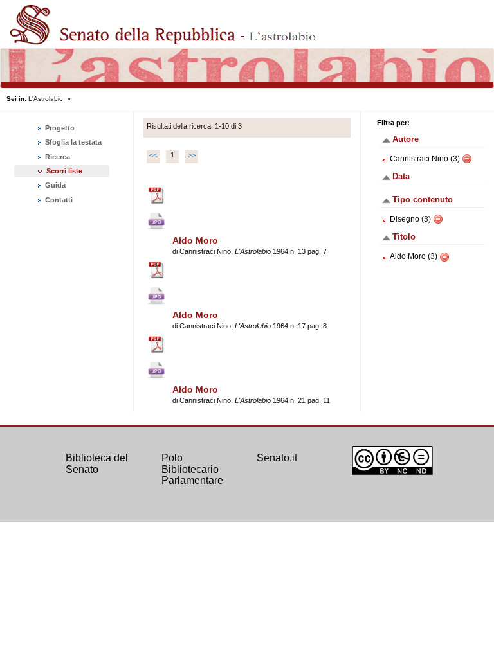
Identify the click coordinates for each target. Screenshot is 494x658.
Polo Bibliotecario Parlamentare (192, 469)
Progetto (59, 128)
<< (153, 155)
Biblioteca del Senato (97, 463)
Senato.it (277, 457)
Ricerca (56, 157)
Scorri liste (64, 171)
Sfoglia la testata (72, 142)
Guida (54, 185)
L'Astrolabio (45, 98)
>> (192, 155)
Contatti (58, 200)
